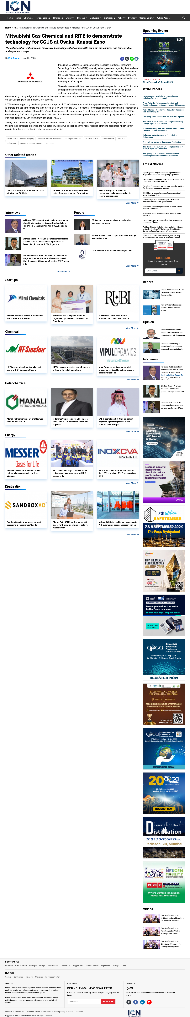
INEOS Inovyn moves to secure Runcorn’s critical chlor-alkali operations (71, 368)
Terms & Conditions (75, 1012)
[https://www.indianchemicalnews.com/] (142, 1013)
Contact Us (19, 1012)
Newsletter (47, 1012)
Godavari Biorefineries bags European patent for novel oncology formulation (70, 191)
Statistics (39, 977)
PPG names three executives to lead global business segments (111, 221)
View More (131, 203)
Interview (29, 977)
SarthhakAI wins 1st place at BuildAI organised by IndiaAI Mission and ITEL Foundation (70, 318)
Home (10, 18)
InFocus (81, 18)
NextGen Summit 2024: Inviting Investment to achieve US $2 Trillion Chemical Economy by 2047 (172, 918)
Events (131, 18)
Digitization (109, 18)
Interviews (12, 213)
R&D (16, 27)
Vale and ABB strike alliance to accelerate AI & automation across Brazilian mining (118, 523)
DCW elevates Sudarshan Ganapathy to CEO (112, 250)
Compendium (146, 18)
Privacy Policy (59, 1012)
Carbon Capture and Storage (31, 143)
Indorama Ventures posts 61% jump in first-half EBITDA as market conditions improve (70, 422)
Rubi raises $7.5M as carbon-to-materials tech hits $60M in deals (114, 317)
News (18, 18)
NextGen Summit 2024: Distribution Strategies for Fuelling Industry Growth (171, 944)
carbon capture (108, 139)
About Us (8, 1012)
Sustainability (53, 966)
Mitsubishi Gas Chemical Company (20, 139)
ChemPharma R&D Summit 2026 (158, 80)
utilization (121, 139)
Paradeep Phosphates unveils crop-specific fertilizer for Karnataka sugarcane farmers (163, 187)
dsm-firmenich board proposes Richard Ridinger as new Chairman (114, 236)
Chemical (28, 18)
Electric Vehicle (93, 966)
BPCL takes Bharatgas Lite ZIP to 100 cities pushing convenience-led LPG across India (70, 473)
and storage (11, 143)
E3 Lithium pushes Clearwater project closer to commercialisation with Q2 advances (161, 201)
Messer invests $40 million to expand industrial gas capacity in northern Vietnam (24, 473)
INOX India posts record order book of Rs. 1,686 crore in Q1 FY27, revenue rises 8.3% (117, 473)
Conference (18, 977)
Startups (116, 966)
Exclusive (95, 18)
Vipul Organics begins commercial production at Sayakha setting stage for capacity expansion (117, 370)
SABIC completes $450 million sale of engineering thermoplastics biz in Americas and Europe (116, 422)
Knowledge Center (52, 977)
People (79, 213)
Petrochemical (43, 18)
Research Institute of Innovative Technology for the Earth (60, 139)
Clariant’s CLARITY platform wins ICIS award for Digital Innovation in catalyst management (70, 525)
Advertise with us (33, 1012)
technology (50, 143)
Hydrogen (58, 18)
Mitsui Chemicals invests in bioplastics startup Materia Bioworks (25, 317)
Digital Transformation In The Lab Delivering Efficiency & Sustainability (172, 292)
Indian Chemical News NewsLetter (89, 988)
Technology (66, 966)
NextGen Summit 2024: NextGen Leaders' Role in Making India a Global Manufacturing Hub (170, 931)
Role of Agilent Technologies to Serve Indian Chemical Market (172, 307)
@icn (129, 988)
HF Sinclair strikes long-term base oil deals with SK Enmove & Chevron (24, 368)
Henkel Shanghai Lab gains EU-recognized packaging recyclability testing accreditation (115, 193)
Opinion (8, 977)
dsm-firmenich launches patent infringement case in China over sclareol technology (163, 180)
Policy (121, 18)
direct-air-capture (91, 139)
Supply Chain (78, 966)
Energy (69, 18)
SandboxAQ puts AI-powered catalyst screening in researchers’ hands (24, 523)
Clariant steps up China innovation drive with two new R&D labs (25, 191)
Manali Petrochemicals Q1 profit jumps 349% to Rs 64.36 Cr (25, 420)
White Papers (163, 18)
